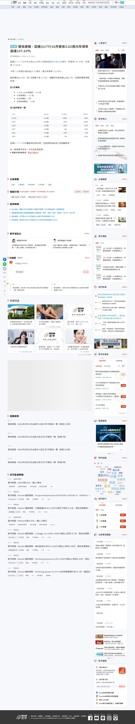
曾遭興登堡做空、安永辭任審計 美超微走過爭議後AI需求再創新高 (21, 323)
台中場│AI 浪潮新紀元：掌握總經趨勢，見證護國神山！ (114, 249)
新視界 (94, 7)
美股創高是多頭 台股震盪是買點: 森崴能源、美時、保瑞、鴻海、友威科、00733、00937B (43, 213)
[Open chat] (4, 291)
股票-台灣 (105, 389)
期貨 (68, 7)
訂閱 (84, 3)
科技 (30, 7)
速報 (51, 7)
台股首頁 (78, 192)
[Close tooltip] (21, 291)
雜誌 (106, 7)
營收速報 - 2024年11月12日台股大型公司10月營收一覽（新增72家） (30, 288)
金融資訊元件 (56, 716)
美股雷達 (106, 200)
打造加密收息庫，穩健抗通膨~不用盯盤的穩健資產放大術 (114, 268)
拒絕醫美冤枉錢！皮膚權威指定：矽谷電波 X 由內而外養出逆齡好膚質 (78, 348)
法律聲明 (83, 716)
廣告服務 (48, 716)
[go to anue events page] (112, 2)
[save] (4, 286)
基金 (47, 3)
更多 (123, 50)
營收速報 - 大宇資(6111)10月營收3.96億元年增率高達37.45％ (33, 216)
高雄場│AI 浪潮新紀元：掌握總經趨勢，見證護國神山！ (114, 277)
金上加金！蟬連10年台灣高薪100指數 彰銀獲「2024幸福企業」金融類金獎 (38, 209)
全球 (58, 3)
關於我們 (33, 716)
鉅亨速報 (13, 39)
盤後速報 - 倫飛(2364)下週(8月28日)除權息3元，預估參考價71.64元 (49, 348)
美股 (35, 3)
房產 (81, 7)
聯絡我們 (64, 716)
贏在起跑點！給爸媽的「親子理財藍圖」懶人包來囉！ (38, 192)
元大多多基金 (100, 405)
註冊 (122, 2)
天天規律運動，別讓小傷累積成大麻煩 (50, 323)
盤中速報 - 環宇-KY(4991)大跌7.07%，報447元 (78, 323)
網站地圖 (76, 716)
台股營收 (21, 39)
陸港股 (41, 3)
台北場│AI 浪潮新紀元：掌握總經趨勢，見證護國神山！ (114, 258)
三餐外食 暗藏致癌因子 (18, 347)
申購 (123, 385)
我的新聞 (113, 7)
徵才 (70, 716)
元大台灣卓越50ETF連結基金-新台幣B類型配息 (107, 383)
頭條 (12, 7)
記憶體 (103, 515)
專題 (100, 7)
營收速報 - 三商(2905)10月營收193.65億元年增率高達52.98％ (71, 288)
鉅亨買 (71, 3)
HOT (104, 248)
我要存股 (86, 192)
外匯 (52, 3)
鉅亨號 (78, 3)
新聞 (24, 3)
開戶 (123, 374)
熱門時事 (44, 7)
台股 (30, 3)
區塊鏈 (75, 7)
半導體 (103, 526)
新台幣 (54, 61)
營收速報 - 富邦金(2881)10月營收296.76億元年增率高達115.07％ (35, 220)
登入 (119, 2)
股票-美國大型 (106, 377)
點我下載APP (33, 152)
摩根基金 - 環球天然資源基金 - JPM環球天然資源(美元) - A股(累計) (106, 395)
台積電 (103, 521)
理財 (87, 7)
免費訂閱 (122, 686)
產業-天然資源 (106, 400)
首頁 (19, 3)
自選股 (121, 7)
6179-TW (19, 61)
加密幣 (64, 3)
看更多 (86, 233)
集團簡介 (40, 716)
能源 (102, 185)
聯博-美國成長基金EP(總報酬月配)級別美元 (107, 372)
